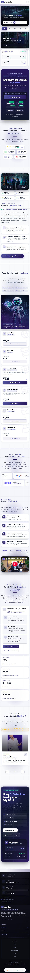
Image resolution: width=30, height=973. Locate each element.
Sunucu (3, 930)
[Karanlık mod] (7, 970)
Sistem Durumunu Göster (10, 650)
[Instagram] (2, 919)
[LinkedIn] (11, 919)
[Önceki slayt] (3, 15)
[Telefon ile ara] (22, 970)
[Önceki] (7, 772)
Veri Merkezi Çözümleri (10, 646)
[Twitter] (5, 919)
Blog (15, 944)
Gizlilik (15, 953)
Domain (3, 924)
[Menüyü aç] (27, 2)
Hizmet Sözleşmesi (15, 950)
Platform (4, 934)
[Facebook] (8, 919)
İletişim (15, 947)
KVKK (15, 956)
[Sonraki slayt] (26, 15)
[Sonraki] (23, 772)
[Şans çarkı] (12, 970)
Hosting (3, 927)
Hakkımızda (15, 941)
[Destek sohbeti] (17, 970)
